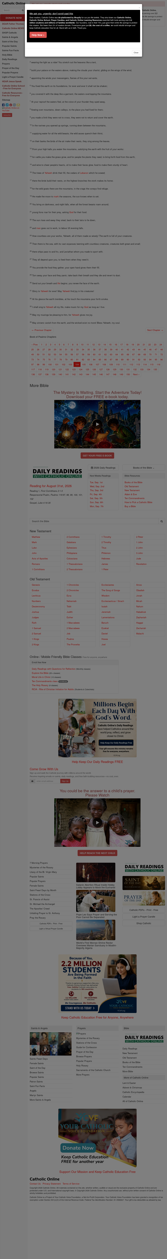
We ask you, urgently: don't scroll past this (51, 13)
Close (136, 52)
